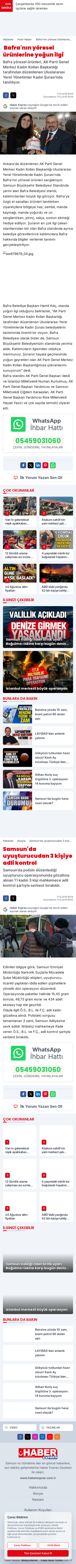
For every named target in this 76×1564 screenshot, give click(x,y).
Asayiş (21, 840)
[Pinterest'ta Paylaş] (45, 465)
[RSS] (57, 1437)
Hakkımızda (38, 1487)
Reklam (38, 1500)
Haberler (8, 39)
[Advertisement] (38, 24)
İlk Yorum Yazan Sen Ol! (41, 477)
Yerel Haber (24, 39)
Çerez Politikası (22, 1545)
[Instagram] (35, 1437)
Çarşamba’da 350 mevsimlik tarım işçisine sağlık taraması (39, 6)
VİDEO (14, 1427)
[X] (28, 1437)
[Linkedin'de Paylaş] (38, 465)
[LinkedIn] (42, 1437)
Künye (38, 1493)
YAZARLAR (53, 1427)
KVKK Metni (53, 1545)
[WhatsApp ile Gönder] (53, 465)
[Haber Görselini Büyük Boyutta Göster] (38, 133)
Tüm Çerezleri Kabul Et (38, 1553)
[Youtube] (50, 1437)
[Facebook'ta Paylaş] (6, 95)
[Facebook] (20, 1437)
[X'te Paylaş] (13, 95)
